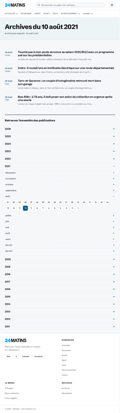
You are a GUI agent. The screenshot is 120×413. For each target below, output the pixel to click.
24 (49, 205)
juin (7, 224)
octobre (9, 188)
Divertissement (69, 13)
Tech (55, 13)
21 (66, 205)
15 (101, 205)
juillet (8, 218)
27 (31, 205)
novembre (10, 182)
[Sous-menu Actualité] (17, 13)
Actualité (10, 13)
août (7, 199)
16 (96, 205)
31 (8, 205)
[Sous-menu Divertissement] (79, 13)
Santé (37, 13)
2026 (8, 132)
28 (25, 205)
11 (20, 211)
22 (60, 205)
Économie (26, 13)
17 (90, 205)
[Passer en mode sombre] (112, 5)
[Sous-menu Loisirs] (92, 13)
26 (37, 205)
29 (20, 205)
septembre (10, 193)
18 (84, 205)
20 (72, 205)
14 (107, 205)
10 (25, 211)
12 (14, 211)
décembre (10, 176)
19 (78, 205)
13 (8, 211)
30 (14, 205)
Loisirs (86, 13)
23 (55, 205)
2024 (8, 147)
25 (43, 205)
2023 (8, 154)
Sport (46, 13)
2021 (7, 169)
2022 (8, 161)
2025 (8, 139)
